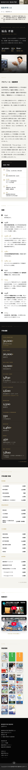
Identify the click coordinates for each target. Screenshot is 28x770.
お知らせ (3, 751)
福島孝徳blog (4, 753)
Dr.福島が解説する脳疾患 (7, 736)
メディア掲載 (4, 743)
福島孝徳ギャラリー (6, 745)
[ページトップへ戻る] (14, 763)
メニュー (25, 2)
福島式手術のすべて (6, 732)
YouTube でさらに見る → (14, 633)
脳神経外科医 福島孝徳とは (8, 730)
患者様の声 (4, 741)
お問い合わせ (4, 755)
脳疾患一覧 (4, 734)
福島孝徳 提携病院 (6, 747)
